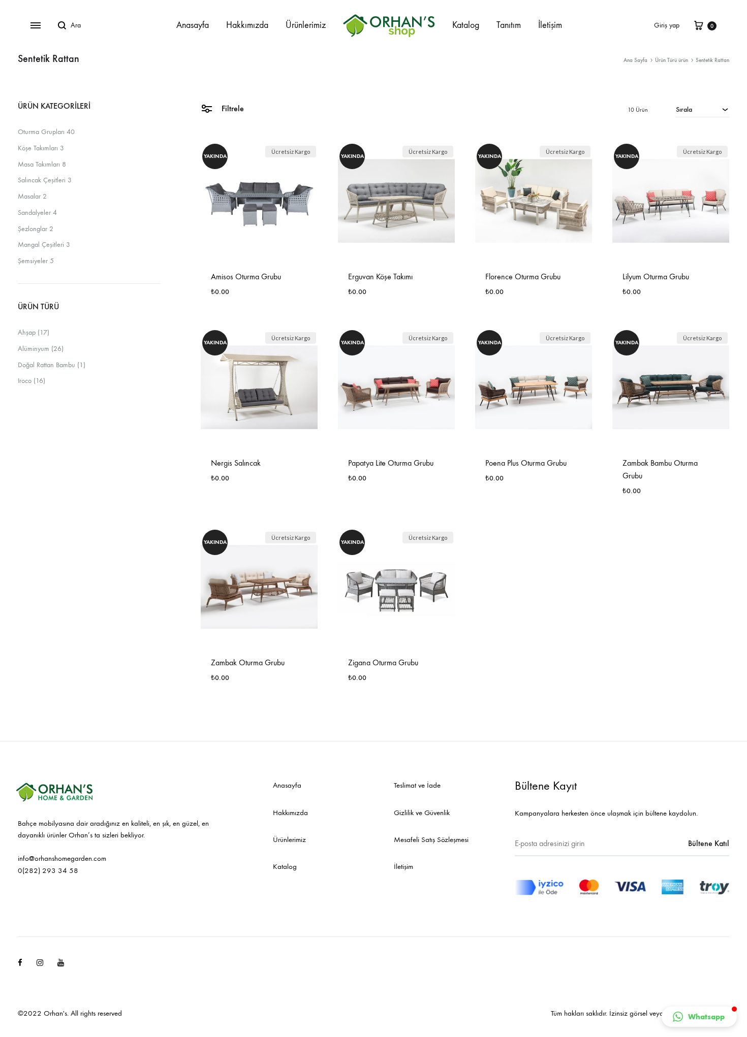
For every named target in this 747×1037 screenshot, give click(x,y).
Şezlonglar (32, 228)
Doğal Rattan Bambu (46, 365)
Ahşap (27, 332)
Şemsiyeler (33, 260)
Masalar (29, 196)
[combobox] (702, 109)
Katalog (465, 25)
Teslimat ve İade (417, 785)
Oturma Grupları (41, 131)
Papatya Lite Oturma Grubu (390, 463)
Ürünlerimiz (306, 25)
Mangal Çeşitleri (41, 244)
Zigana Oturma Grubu (383, 662)
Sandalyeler (34, 212)
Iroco (25, 380)
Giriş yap (666, 25)
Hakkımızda (247, 25)
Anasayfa (192, 25)
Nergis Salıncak (236, 463)
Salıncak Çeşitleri (42, 180)
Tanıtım (508, 25)
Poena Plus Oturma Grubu (526, 463)
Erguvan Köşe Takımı (380, 276)
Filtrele (232, 108)
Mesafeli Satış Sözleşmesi (431, 839)
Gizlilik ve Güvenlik (422, 812)
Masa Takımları (39, 164)
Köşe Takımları (38, 148)
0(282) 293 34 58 (48, 870)
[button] (699, 1017)
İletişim (550, 25)
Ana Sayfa (635, 60)
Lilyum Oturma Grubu (655, 276)
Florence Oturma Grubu (523, 276)
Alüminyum (33, 348)
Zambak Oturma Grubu (248, 662)
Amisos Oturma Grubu (246, 276)
